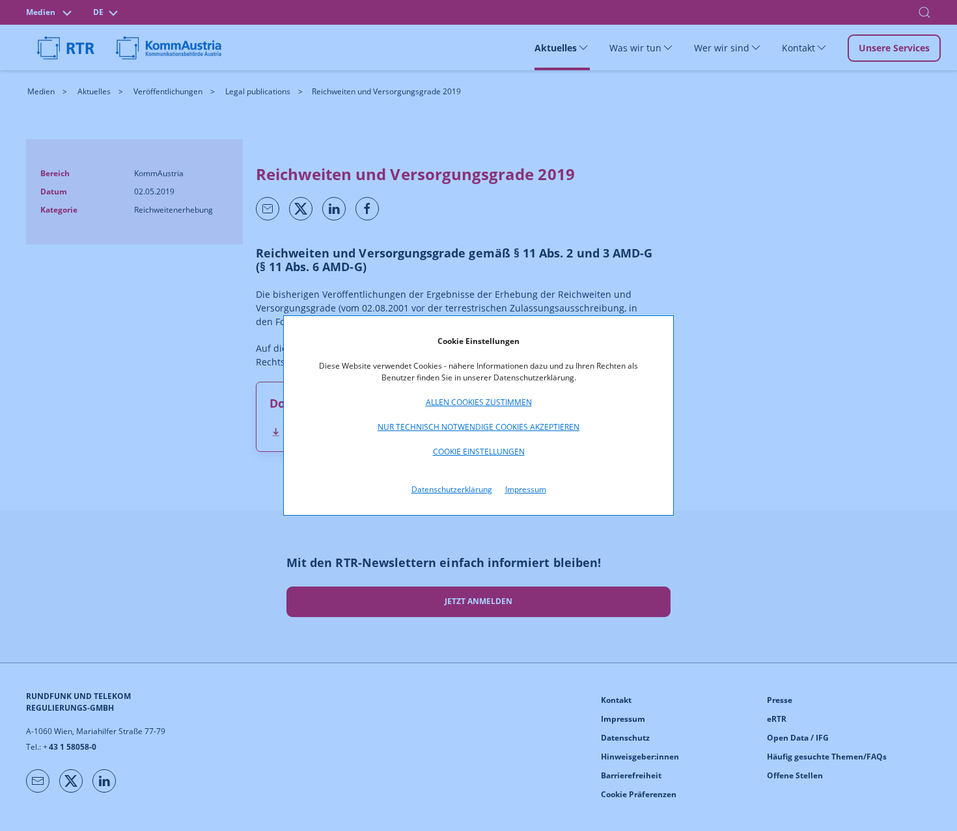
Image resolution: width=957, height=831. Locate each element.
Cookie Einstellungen (479, 451)
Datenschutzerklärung (451, 489)
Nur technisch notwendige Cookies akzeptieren (478, 426)
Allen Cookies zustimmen (479, 402)
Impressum (525, 489)
